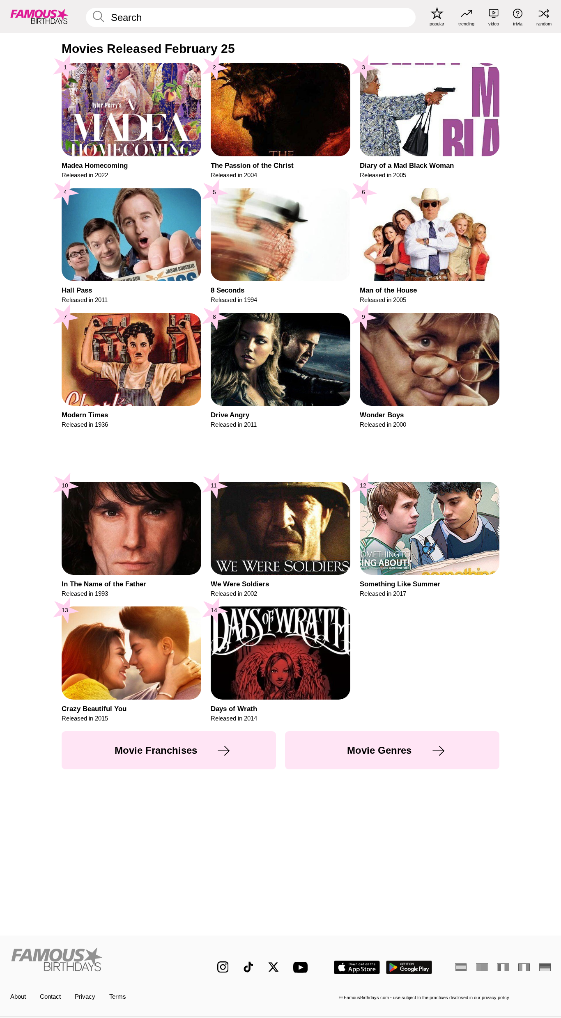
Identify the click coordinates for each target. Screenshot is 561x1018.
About (18, 996)
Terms (117, 996)
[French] (502, 967)
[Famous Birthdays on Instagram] (223, 967)
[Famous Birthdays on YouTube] (302, 967)
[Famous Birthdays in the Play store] (409, 967)
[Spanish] (461, 967)
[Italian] (524, 967)
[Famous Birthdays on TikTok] (248, 967)
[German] (545, 967)
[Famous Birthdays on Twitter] (273, 967)
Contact (50, 996)
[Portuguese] (481, 967)
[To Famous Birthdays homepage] (39, 16)
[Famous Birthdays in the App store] (357, 967)
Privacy (85, 996)
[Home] (98, 961)
